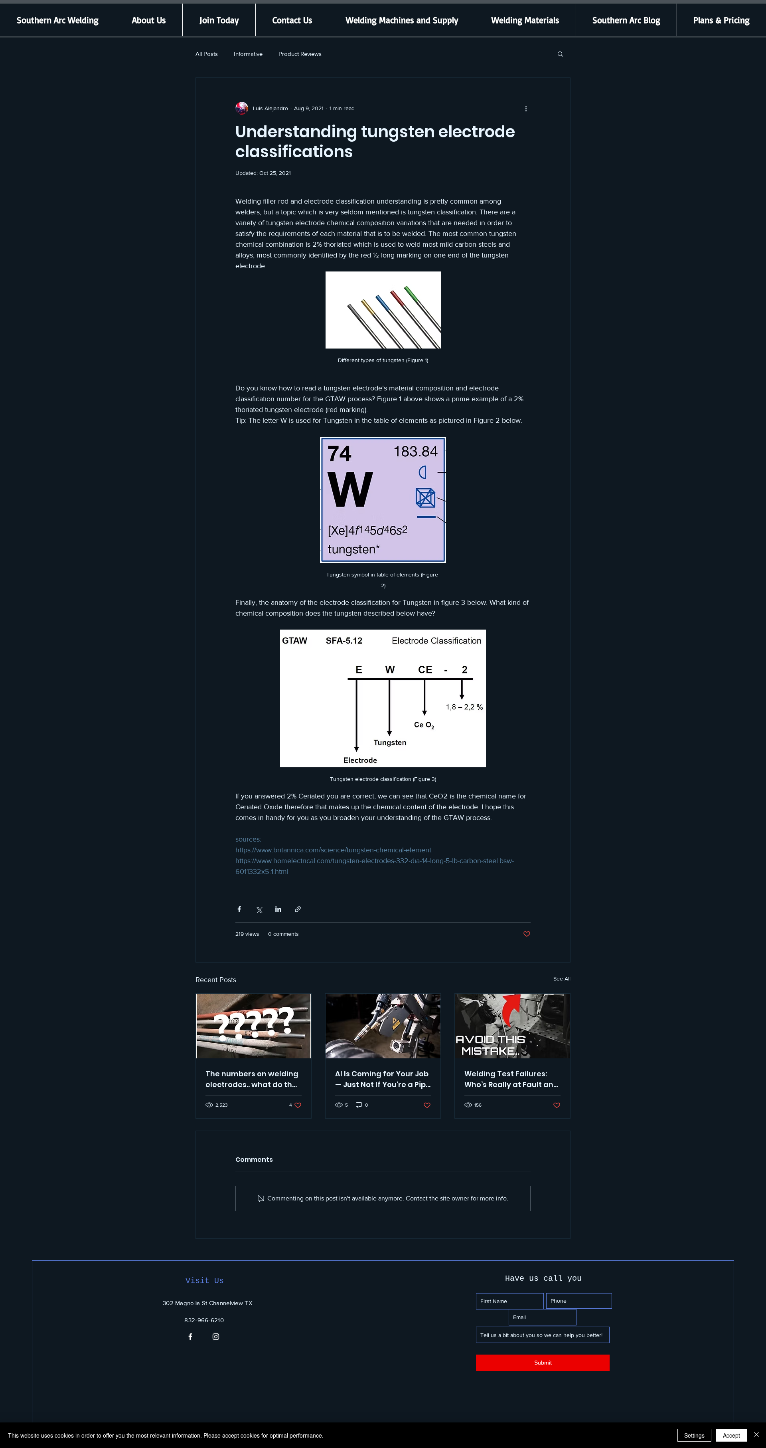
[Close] (756, 1435)
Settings (694, 1435)
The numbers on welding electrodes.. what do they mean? (253, 1079)
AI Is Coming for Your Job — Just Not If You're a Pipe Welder (382, 1079)
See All (562, 978)
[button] (560, 53)
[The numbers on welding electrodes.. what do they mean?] (253, 1026)
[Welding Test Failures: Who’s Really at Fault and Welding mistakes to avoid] (512, 1026)
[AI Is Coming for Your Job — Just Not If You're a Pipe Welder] (383, 1026)
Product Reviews (300, 53)
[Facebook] (190, 1336)
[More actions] (526, 108)
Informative (248, 53)
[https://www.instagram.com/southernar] (215, 1336)
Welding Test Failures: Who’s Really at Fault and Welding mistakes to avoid (511, 1079)
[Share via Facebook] (239, 909)
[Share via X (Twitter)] (259, 909)
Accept (731, 1435)
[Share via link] (298, 909)
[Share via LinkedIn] (278, 909)
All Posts (206, 53)
